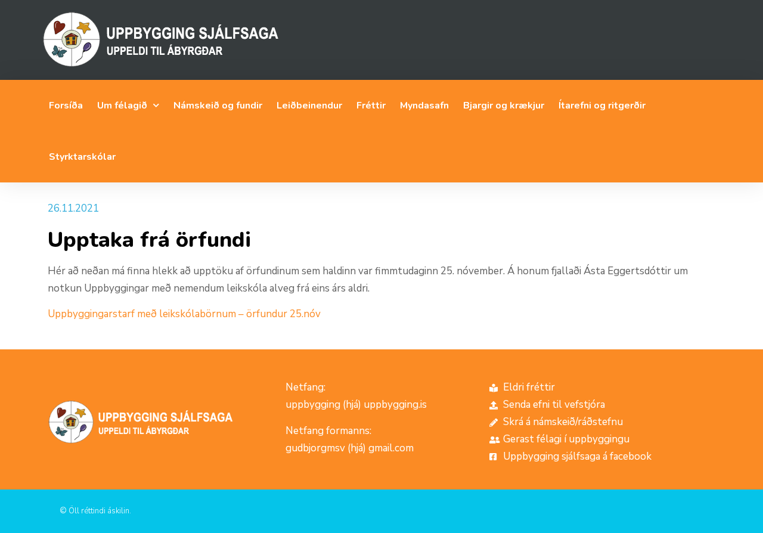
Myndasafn (424, 105)
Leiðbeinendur (309, 105)
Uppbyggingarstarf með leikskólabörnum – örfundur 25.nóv (184, 314)
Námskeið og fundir (217, 105)
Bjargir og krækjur (503, 105)
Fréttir (371, 105)
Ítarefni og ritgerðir (602, 105)
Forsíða (66, 105)
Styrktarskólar (82, 156)
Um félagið (122, 105)
